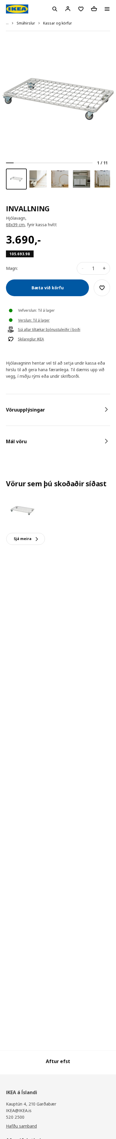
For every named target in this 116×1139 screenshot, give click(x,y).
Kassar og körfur (57, 23)
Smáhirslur (26, 23)
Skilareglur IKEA (31, 339)
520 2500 (15, 1117)
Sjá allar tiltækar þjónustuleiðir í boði (49, 329)
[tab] (58, 410)
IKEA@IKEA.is (19, 1110)
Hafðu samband (21, 1126)
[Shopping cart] (94, 9)
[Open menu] (107, 9)
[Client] (68, 9)
